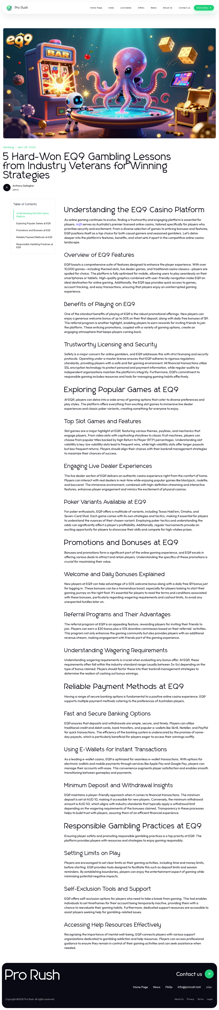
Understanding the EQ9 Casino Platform (32, 215)
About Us (179, 999)
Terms (200, 999)
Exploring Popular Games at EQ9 (33, 223)
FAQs (169, 987)
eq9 (79, 224)
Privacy (190, 999)
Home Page (140, 987)
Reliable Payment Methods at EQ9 (34, 237)
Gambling (8, 147)
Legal (209, 999)
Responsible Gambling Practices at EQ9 (34, 246)
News (156, 987)
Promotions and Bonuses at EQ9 (33, 230)
